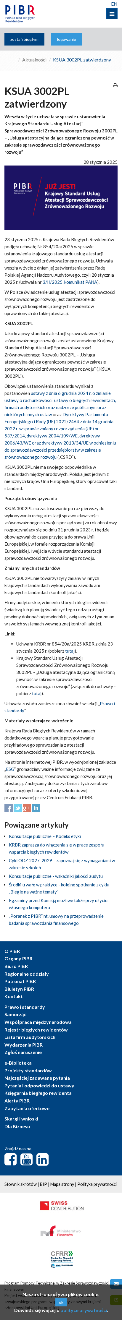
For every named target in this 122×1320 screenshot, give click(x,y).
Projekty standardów (28, 1070)
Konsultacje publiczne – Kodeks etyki (45, 836)
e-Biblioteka (18, 1063)
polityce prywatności (83, 1310)
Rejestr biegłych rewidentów (36, 1029)
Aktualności (34, 59)
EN (114, 4)
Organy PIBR (18, 958)
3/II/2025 (52, 282)
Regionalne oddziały (26, 974)
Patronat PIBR (20, 981)
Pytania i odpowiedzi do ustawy (39, 1085)
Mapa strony (62, 1184)
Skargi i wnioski (21, 1118)
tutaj (70, 650)
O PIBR (12, 951)
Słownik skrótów (20, 1184)
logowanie (66, 39)
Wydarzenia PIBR (23, 1044)
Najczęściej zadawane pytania (37, 1078)
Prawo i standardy (24, 1007)
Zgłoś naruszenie (23, 1052)
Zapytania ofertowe (26, 1108)
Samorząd (15, 1014)
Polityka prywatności (97, 1184)
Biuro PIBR (16, 966)
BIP (43, 1184)
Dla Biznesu (17, 1126)
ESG (10, 769)
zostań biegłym (24, 39)
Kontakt (13, 996)
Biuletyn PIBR (19, 989)
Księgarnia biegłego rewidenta (38, 1093)
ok (61, 1302)
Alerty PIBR (17, 1100)
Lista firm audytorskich (29, 1037)
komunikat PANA (80, 282)
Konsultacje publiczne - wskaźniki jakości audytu (56, 876)
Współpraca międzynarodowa (38, 1022)
